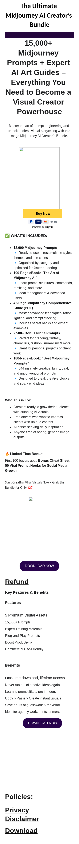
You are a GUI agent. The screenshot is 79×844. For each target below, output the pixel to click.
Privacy (17, 810)
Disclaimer (22, 819)
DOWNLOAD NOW (42, 723)
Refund (17, 582)
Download (21, 830)
